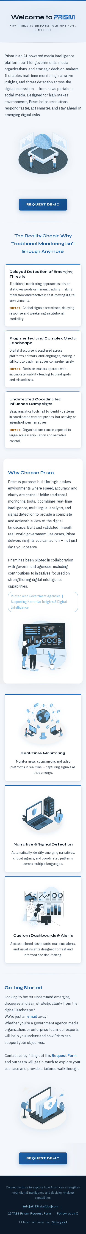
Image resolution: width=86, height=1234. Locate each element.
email (32, 1016)
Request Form (64, 1055)
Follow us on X (67, 1213)
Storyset (59, 1222)
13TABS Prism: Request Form (29, 1213)
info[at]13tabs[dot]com (40, 1206)
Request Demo (43, 204)
